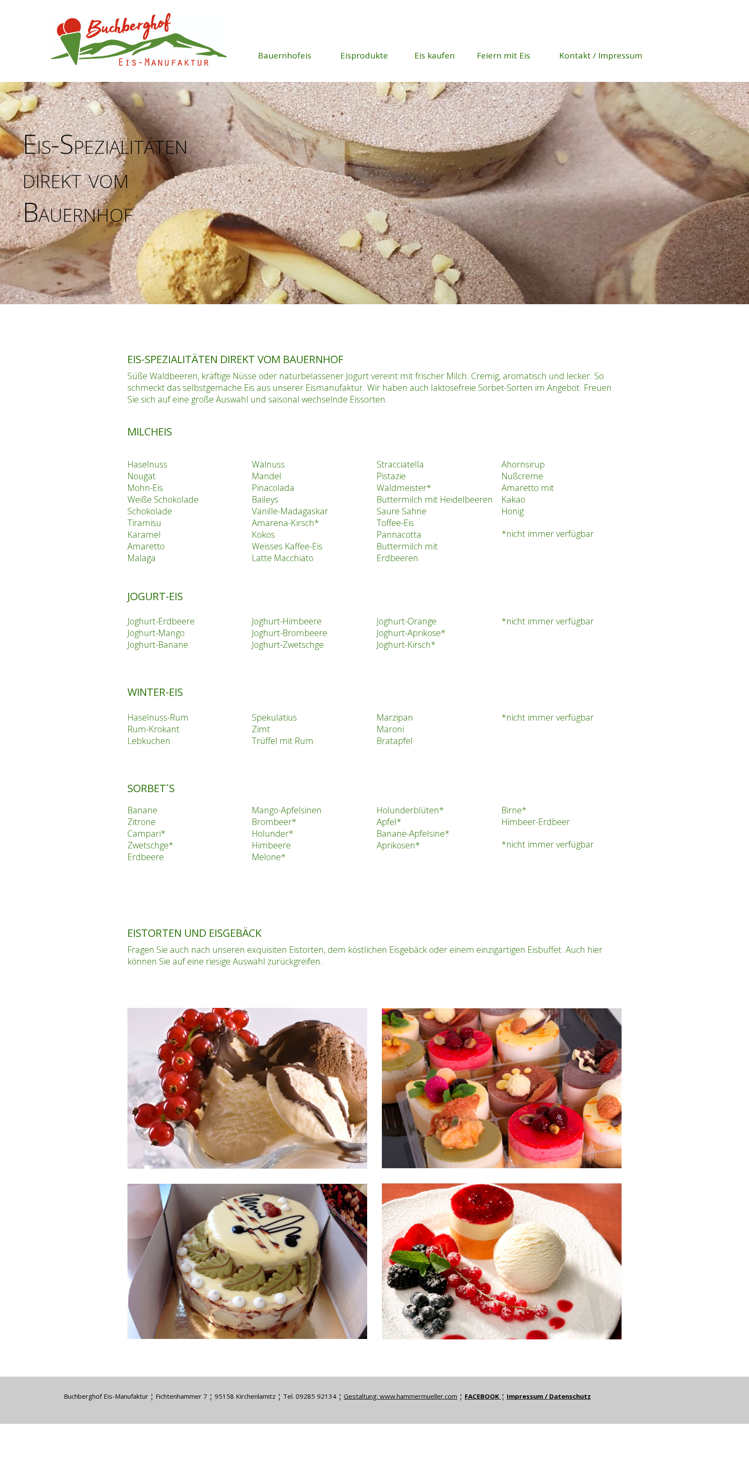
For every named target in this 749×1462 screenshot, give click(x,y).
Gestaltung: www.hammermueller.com (400, 1396)
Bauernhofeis (284, 55)
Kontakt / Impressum (600, 55)
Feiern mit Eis (503, 55)
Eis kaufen (434, 55)
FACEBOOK (483, 1396)
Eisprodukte (364, 55)
